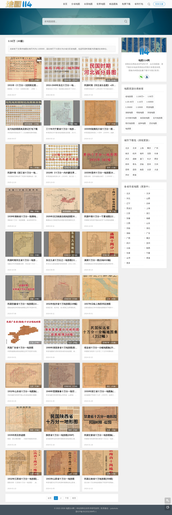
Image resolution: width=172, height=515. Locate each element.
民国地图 (150, 107)
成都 (134, 159)
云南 (128, 248)
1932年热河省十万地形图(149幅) (61, 304)
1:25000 (128, 107)
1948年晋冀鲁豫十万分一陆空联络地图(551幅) (62, 391)
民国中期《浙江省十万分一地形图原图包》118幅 (23, 173)
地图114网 (70, 508)
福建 (148, 218)
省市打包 (139, 4)
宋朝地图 (151, 112)
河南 (128, 228)
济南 (142, 164)
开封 (127, 175)
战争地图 (142, 123)
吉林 (148, 203)
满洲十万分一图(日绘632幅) (97, 260)
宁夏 (148, 253)
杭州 (134, 153)
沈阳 (149, 153)
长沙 (149, 159)
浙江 (148, 213)
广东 (148, 233)
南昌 (142, 169)
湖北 (148, 228)
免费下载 (126, 4)
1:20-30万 (129, 102)
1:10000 (139, 107)
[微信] (141, 77)
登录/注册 (159, 4)
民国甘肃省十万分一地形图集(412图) (100, 435)
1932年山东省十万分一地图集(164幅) (23, 391)
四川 (128, 243)
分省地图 (75, 4)
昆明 (127, 169)
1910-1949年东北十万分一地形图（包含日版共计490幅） (62, 85)
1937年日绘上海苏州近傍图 (97, 304)
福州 (142, 153)
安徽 (128, 218)
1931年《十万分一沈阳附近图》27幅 (23, 85)
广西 (128, 238)
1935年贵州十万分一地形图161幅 (100, 173)
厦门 (142, 159)
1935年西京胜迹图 (16, 435)
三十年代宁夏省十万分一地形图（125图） (62, 129)
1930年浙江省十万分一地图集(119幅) (100, 391)
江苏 (128, 213)
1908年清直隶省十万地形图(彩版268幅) (62, 348)
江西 (128, 223)
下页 (67, 498)
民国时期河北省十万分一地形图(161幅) (23, 260)
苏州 (149, 164)
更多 (128, 263)
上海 (142, 148)
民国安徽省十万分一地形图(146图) (23, 304)
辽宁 (128, 203)
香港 (134, 175)
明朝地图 (140, 112)
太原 (149, 169)
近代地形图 (157, 118)
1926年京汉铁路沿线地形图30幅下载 (62, 216)
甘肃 (128, 253)
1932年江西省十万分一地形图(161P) (23, 479)
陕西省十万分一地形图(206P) (60, 435)
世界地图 (101, 4)
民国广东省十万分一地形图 (20, 348)
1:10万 (140, 102)
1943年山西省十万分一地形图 (60, 479)
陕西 (148, 248)
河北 (128, 198)
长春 (156, 153)
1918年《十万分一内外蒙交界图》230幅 (62, 173)
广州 (156, 148)
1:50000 (149, 102)
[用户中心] (147, 77)
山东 (148, 223)
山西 (148, 198)
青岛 (134, 164)
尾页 (74, 498)
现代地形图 (130, 123)
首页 (65, 4)
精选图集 (113, 4)
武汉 (127, 159)
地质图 (128, 129)
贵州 (148, 243)
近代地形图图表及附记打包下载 (23, 129)
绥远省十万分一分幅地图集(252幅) (100, 348)
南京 (127, 153)
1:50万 (150, 96)
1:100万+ (140, 96)
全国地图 (88, 4)
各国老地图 (145, 118)
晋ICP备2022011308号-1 (86, 511)
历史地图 (153, 123)
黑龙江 (129, 208)
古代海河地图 (131, 118)
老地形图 (129, 96)
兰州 (156, 164)
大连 (156, 169)
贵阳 (134, 169)
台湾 (128, 258)
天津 (134, 148)
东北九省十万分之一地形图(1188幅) (62, 260)
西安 (156, 159)
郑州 (127, 164)
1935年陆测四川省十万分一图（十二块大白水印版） (100, 129)
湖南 (128, 233)
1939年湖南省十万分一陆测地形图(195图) (23, 216)
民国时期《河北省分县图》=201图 (100, 85)
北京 (127, 148)
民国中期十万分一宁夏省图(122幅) (100, 216)
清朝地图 (129, 112)
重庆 (149, 148)
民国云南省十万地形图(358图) (98, 479)
